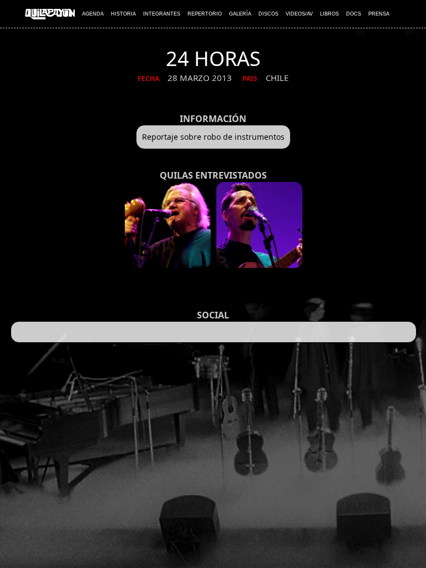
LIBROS (329, 14)
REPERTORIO (204, 14)
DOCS (353, 14)
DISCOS (268, 14)
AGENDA (93, 14)
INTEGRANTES (161, 14)
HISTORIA (123, 14)
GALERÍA (240, 14)
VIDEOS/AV (299, 14)
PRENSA (378, 14)
